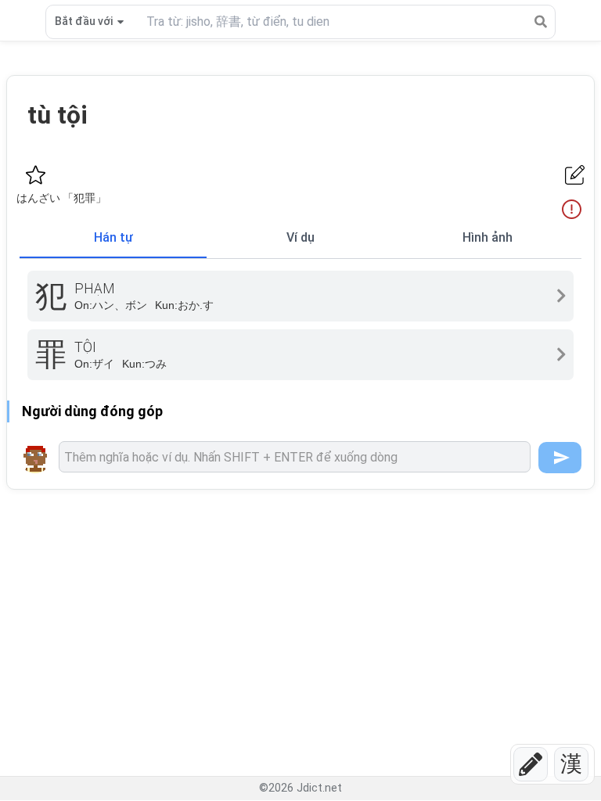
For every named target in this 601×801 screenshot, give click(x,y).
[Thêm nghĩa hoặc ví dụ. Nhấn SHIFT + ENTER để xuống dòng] (295, 456)
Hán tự (113, 237)
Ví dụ (300, 237)
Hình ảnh (487, 237)
